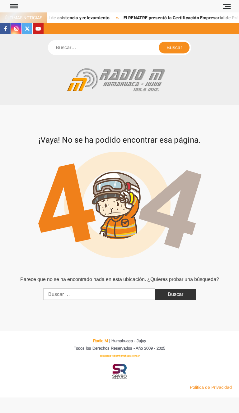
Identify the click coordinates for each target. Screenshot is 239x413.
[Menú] (13, 6)
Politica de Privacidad (211, 387)
